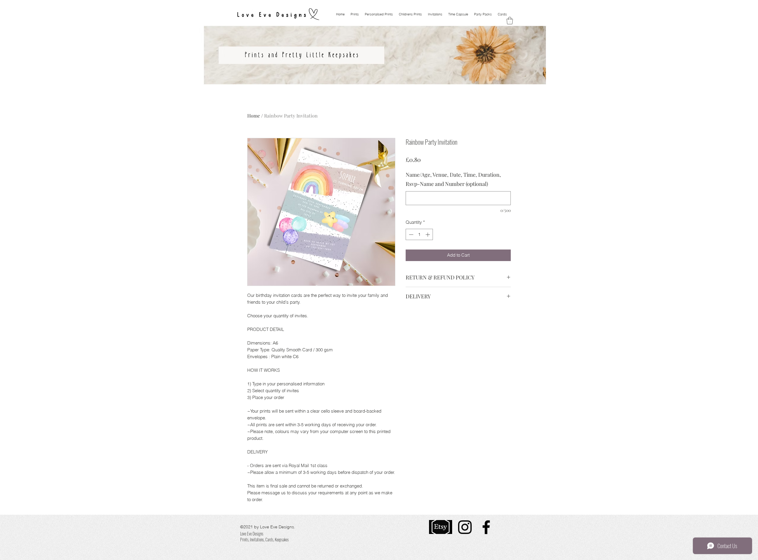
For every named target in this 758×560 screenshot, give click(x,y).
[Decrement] (411, 234)
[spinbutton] (419, 234)
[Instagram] (465, 527)
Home (253, 115)
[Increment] (428, 234)
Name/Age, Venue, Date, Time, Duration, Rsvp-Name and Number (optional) (453, 179)
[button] (510, 20)
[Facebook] (486, 527)
